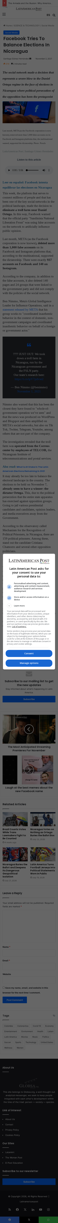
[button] (29, 606)
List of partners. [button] (19, 626)
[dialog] (29, 611)
